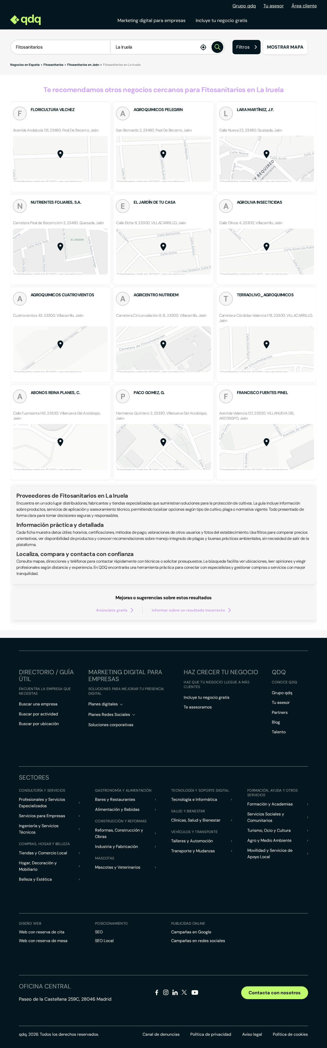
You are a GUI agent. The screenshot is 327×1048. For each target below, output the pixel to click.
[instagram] (166, 993)
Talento (279, 732)
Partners (280, 712)
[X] (184, 993)
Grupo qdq (244, 6)
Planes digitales (103, 704)
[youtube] (194, 994)
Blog (276, 722)
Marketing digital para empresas (151, 20)
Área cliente (304, 6)
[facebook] (156, 993)
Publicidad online (188, 923)
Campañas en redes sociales (198, 940)
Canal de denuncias (161, 1034)
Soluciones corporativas (110, 724)
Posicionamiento (111, 923)
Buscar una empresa (38, 704)
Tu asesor (273, 6)
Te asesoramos (198, 707)
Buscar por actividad (38, 714)
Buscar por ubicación (39, 723)
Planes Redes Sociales (109, 714)
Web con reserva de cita (41, 932)
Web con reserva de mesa (43, 940)
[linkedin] (175, 993)
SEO (99, 932)
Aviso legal (252, 1034)
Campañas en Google (191, 932)
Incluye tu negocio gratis (221, 20)
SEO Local (104, 940)
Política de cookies (290, 1034)
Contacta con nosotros (275, 993)
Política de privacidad (210, 1034)
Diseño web (30, 923)
